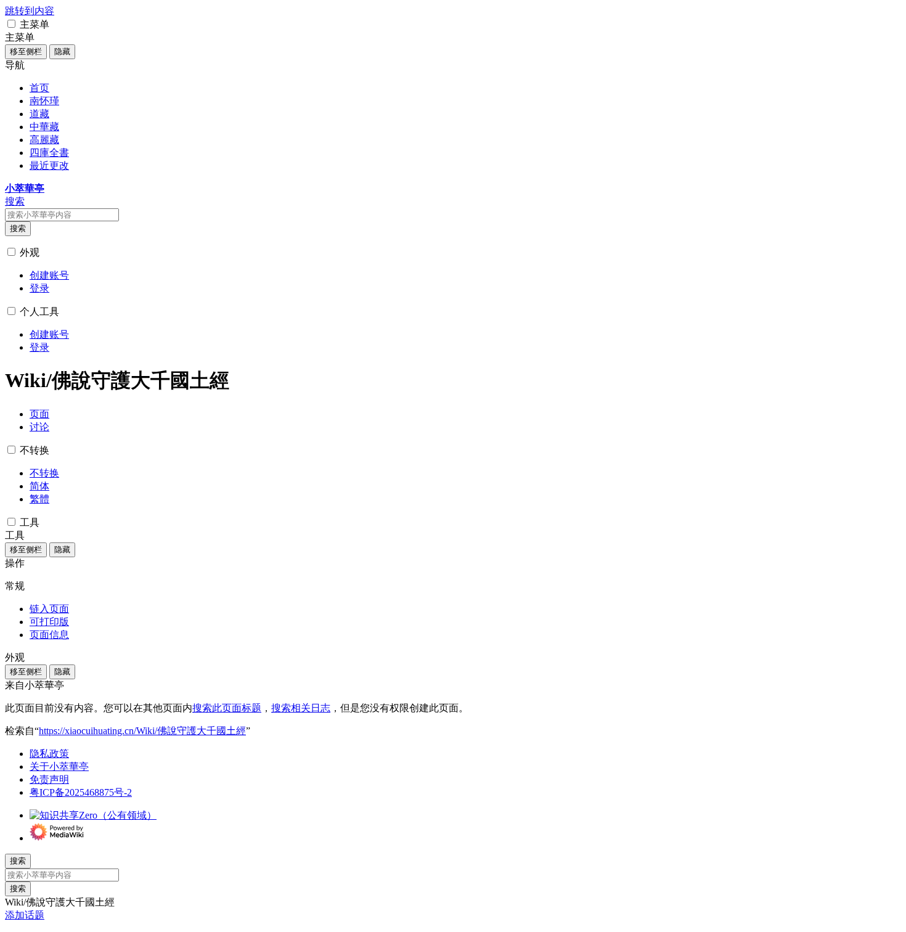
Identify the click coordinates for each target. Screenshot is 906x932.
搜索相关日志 (300, 708)
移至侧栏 (26, 51)
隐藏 (62, 51)
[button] (11, 24)
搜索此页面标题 (226, 708)
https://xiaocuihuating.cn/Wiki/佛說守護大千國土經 (142, 731)
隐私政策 (49, 753)
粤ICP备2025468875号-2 (81, 792)
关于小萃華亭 (59, 766)
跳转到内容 (29, 11)
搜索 (18, 228)
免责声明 (49, 779)
